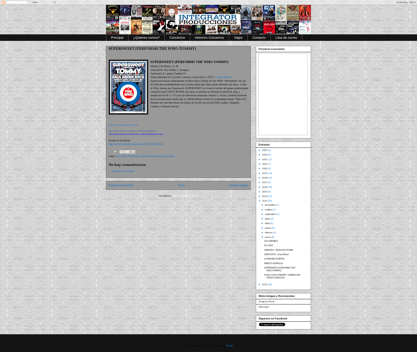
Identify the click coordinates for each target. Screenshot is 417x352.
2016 (265, 187)
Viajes (238, 37)
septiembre (270, 214)
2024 (265, 155)
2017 (265, 182)
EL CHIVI (268, 245)
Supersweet (169, 156)
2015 (265, 192)
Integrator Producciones (151, 156)
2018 (265, 178)
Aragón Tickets (223, 77)
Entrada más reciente (121, 185)
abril (267, 223)
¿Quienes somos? (146, 37)
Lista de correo (286, 37)
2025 (265, 150)
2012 (265, 284)
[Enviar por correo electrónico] (121, 152)
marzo (268, 228)
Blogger (229, 345)
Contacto (259, 37)
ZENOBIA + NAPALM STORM (278, 250)
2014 (265, 196)
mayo (268, 219)
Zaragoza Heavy (267, 301)
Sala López (264, 307)
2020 (265, 169)
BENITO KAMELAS (273, 263)
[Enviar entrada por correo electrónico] (115, 151)
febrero (269, 233)
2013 (265, 201)
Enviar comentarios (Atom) (185, 196)
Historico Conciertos (209, 37)
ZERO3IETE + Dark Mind (276, 254)
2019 (265, 173)
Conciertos (177, 37)
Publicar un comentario (123, 171)
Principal (117, 37)
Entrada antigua (239, 185)
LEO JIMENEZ (271, 241)
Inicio (181, 185)
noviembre (270, 205)
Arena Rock (121, 156)
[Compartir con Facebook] (130, 152)
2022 (265, 164)
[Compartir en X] (127, 152)
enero (268, 237)
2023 (265, 159)
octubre (269, 210)
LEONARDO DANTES (274, 259)
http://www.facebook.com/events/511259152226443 (136, 144)
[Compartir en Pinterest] (133, 152)
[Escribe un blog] (124, 152)
